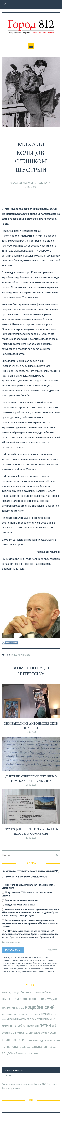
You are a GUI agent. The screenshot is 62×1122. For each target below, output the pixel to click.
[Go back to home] (31, 24)
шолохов (29, 1047)
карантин (6, 1008)
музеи (54, 1014)
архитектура (7, 993)
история (51, 999)
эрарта (21, 1054)
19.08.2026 (31, 838)
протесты (33, 1025)
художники (45, 1040)
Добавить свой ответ (11, 942)
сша (21, 1040)
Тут (7, 1076)
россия (6, 1033)
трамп (35, 1041)
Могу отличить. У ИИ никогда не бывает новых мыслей (27, 894)
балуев (17, 993)
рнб (53, 1025)
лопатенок (18, 1014)
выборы (46, 992)
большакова (35, 993)
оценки (42, 183)
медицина (35, 1014)
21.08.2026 (31, 785)
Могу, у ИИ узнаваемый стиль (20, 905)
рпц (28, 1033)
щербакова (52, 1047)
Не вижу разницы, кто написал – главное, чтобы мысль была (28, 886)
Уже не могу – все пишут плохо (21, 900)
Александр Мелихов (22, 183)
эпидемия (9, 1053)
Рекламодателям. (11, 1088)
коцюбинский (40, 1007)
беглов (25, 992)
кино (15, 1008)
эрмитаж (31, 1053)
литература (7, 1014)
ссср (53, 1032)
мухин (5, 1019)
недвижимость (17, 1019)
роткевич (18, 1032)
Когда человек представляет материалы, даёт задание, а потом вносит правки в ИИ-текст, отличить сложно (30, 923)
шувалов (40, 1047)
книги (21, 1008)
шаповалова (15, 1047)
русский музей (39, 1032)
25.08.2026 (31, 732)
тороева (28, 1041)
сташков (10, 1040)
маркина (26, 1014)
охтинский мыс (46, 1019)
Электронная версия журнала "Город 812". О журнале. (30, 1084)
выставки (10, 999)
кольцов (15, 655)
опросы (31, 1019)
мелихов (25, 655)
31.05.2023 (30, 187)
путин (45, 1025)
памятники (7, 1026)
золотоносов (31, 999)
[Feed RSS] (4, 4)
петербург (20, 1025)
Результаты (53, 950)
